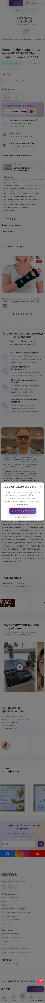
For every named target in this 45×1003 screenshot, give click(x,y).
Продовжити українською (22, 511)
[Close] (40, 486)
